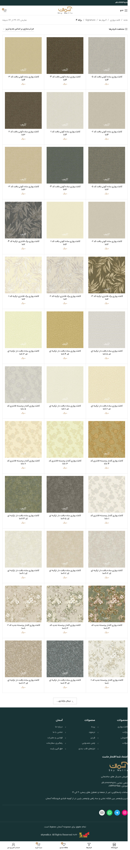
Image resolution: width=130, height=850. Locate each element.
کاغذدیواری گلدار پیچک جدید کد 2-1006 (64, 780)
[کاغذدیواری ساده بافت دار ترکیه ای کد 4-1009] (23, 488)
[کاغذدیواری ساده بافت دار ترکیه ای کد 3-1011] (23, 325)
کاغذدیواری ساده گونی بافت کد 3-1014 (23, 78)
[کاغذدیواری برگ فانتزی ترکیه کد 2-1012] (64, 271)
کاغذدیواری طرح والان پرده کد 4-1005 (64, 834)
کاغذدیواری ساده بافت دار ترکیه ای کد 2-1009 (64, 564)
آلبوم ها (100, 20)
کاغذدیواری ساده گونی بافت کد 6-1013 (23, 132)
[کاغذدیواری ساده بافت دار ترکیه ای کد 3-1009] (105, 542)
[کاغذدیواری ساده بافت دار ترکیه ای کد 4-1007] (64, 650)
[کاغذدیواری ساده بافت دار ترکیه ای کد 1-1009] (23, 542)
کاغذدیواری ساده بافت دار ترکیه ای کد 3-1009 (105, 564)
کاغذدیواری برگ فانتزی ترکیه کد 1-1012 (23, 294)
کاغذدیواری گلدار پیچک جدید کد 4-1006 (23, 726)
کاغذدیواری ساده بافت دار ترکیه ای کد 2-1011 (105, 402)
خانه (123, 20)
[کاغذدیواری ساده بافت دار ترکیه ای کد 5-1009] (64, 488)
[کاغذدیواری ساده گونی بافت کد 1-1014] (64, 109)
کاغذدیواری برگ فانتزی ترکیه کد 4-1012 (23, 240)
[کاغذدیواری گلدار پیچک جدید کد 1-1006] (23, 758)
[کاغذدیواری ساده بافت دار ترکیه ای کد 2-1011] (105, 379)
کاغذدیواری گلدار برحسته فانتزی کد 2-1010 (23, 456)
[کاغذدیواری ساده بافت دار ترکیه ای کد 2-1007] (105, 704)
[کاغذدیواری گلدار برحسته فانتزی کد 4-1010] (105, 433)
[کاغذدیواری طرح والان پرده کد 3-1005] (23, 812)
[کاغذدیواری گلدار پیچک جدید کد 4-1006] (23, 704)
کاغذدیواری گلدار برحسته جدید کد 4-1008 (104, 618)
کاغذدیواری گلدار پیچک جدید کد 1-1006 (23, 780)
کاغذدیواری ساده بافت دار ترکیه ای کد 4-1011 (64, 348)
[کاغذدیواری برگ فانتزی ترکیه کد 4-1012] (23, 217)
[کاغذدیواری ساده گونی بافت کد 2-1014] (105, 109)
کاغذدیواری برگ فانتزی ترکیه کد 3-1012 (105, 294)
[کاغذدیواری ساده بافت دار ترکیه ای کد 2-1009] (64, 542)
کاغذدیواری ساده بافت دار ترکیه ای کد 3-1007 (23, 672)
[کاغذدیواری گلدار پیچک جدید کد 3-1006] (105, 758)
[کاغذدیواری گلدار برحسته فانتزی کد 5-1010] (23, 379)
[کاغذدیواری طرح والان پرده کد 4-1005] (64, 812)
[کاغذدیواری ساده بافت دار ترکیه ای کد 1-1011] (64, 379)
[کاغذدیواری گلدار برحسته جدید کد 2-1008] (23, 596)
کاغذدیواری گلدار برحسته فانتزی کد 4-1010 (104, 456)
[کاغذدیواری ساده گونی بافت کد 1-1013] (64, 217)
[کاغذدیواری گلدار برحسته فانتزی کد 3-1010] (64, 433)
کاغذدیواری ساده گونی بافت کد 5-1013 (104, 186)
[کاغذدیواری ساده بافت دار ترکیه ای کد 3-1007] (23, 650)
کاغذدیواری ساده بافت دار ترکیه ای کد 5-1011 (105, 348)
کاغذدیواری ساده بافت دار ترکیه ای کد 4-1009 (23, 510)
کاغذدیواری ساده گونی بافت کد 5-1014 (104, 78)
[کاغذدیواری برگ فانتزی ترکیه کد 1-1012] (23, 271)
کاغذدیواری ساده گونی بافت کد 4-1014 (63, 78)
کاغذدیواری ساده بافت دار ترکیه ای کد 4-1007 (64, 672)
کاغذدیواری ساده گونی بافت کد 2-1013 (104, 240)
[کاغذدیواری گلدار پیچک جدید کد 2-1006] (64, 758)
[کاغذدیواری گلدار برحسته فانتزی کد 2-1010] (23, 433)
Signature (88, 20)
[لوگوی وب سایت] (64, 10)
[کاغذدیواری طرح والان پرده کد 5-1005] (105, 812)
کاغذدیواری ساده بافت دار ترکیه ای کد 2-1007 (105, 726)
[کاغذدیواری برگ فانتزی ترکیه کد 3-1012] (105, 271)
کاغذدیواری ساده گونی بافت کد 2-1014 (104, 132)
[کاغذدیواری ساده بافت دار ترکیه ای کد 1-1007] (64, 704)
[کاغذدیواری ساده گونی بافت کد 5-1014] (105, 55)
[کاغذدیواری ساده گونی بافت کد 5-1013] (105, 163)
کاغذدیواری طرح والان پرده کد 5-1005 (105, 834)
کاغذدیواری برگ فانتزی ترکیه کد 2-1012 (64, 294)
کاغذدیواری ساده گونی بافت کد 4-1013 (63, 186)
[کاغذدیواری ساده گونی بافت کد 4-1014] (64, 55)
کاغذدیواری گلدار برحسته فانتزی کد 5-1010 (23, 402)
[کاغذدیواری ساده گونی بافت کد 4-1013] (64, 163)
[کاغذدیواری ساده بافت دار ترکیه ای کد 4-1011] (64, 325)
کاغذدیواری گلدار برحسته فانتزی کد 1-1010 (104, 510)
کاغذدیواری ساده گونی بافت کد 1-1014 (64, 132)
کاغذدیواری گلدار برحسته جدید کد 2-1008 (23, 618)
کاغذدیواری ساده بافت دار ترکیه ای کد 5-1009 (64, 510)
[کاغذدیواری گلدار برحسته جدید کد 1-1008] (105, 650)
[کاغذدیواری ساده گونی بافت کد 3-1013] (23, 163)
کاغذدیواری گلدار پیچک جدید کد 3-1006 (105, 780)
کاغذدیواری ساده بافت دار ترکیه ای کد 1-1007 (64, 726)
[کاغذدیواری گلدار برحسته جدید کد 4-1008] (105, 596)
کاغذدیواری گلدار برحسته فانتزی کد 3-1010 (64, 456)
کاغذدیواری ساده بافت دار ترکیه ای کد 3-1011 (23, 348)
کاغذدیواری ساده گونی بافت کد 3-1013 (23, 186)
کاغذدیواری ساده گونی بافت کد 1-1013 (64, 240)
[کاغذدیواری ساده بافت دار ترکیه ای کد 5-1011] (105, 325)
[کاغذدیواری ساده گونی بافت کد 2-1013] (105, 217)
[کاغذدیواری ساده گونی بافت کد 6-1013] (23, 109)
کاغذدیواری (113, 20)
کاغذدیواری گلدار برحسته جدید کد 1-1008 (104, 672)
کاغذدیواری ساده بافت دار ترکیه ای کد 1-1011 (64, 402)
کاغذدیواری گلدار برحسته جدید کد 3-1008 (63, 618)
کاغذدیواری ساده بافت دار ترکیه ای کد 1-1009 (23, 564)
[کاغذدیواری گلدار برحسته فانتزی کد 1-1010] (105, 488)
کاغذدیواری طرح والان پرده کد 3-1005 (23, 834)
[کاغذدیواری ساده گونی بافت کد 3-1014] (23, 55)
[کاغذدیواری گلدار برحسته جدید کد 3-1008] (64, 596)
